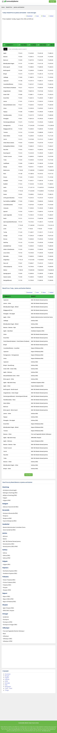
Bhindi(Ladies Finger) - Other (10, 465)
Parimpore (6, 619)
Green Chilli (6, 94)
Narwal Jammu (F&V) (8, 544)
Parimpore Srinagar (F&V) (10, 624)
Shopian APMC (7, 590)
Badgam (5, 504)
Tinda (4, 160)
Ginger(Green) (7, 91)
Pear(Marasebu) (7, 115)
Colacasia (5, 208)
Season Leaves (7, 277)
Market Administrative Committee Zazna (42, 317)
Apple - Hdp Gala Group (9, 382)
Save (37, 16)
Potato (5, 177)
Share (44, 16)
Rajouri (4, 593)
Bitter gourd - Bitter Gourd (10, 410)
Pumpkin (5, 180)
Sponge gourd (7, 273)
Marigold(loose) (7, 280)
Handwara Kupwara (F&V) (37, 331)
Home (3, 7)
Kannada (7, 683)
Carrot (5, 139)
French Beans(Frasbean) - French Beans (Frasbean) (16, 341)
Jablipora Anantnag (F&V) (10, 495)
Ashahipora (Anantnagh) (10, 490)
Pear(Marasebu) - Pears (9, 399)
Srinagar (5, 614)
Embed (51, 16)
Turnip (5, 232)
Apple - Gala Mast (8, 331)
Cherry (5, 225)
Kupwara (5, 568)
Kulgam (5, 498)
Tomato (5, 132)
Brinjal (5, 74)
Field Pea (5, 242)
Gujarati (7, 679)
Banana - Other (7, 434)
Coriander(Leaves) (8, 204)
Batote (5, 539)
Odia (6, 685)
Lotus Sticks (6, 252)
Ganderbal (5, 524)
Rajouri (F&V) (6, 596)
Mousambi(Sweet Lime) (9, 104)
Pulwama (5, 577)
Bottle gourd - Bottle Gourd (10, 389)
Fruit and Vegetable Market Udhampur (41, 434)
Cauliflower (6, 163)
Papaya (5, 111)
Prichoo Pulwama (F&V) (9, 582)
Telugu (7, 690)
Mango (5, 166)
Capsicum (5, 80)
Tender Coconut (7, 156)
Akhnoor (5, 536)
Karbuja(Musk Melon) (8, 146)
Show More (28, 475)
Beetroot (5, 60)
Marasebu (6, 256)
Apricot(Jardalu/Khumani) (10, 222)
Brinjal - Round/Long (8, 365)
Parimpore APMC (7, 622)
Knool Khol (6, 98)
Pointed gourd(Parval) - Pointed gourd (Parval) (15, 396)
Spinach (5, 211)
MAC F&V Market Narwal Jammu (39, 300)
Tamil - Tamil (8, 688)
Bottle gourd (6, 70)
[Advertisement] (28, 31)
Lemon (5, 101)
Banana (5, 56)
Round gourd (6, 153)
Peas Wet (5, 149)
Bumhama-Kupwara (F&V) (10, 571)
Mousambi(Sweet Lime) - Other (11, 375)
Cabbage (5, 77)
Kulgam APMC (7, 500)
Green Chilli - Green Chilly (9, 368)
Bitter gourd (6, 67)
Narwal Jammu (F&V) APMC (10, 546)
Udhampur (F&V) (7, 638)
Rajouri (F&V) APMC (8, 599)
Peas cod (5, 263)
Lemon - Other (7, 303)
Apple (4, 53)
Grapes (5, 191)
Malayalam (8, 686)
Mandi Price (9, 7)
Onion (5, 108)
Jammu (4, 533)
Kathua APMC (6, 558)
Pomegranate (7, 125)
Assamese (7, 674)
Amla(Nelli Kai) (7, 246)
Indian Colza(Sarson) (8, 249)
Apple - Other (6, 317)
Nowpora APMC (7, 518)
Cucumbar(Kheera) (8, 84)
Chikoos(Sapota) (7, 266)
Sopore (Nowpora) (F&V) (37, 386)
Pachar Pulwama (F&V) (9, 580)
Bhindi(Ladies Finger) (8, 63)
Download (29, 16)
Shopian (5, 587)
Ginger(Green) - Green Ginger (10, 393)
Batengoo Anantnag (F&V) (10, 493)
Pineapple (5, 118)
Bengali (7, 676)
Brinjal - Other (7, 468)
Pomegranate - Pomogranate (11, 355)
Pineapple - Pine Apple (9, 313)
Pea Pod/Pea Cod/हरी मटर (9, 201)
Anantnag (5, 487)
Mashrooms (6, 170)
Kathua (4, 550)
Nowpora (5, 516)
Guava (5, 194)
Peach (4, 218)
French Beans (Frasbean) (9, 87)
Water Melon (6, 135)
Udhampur (5, 628)
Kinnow (5, 239)
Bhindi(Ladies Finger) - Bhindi (10, 307)
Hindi (6, 681)
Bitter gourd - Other (8, 379)
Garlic (4, 187)
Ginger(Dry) (6, 259)
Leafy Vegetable (7, 215)
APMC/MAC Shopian (36, 437)
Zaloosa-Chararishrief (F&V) (10, 507)
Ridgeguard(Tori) (7, 129)
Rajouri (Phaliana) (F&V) (37, 327)
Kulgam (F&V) (6, 564)
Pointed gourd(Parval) (9, 122)
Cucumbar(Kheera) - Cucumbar (11, 348)
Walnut (5, 270)
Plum (4, 173)
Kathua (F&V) (34, 320)
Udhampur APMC (7, 641)
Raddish (5, 184)
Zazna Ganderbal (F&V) (9, 530)
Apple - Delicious (7, 372)
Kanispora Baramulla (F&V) (10, 513)
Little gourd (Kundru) (8, 197)
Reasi (4, 633)
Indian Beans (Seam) (8, 142)
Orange (5, 235)
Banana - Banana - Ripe (9, 327)
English (7, 677)
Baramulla (5, 510)
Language (52, 1)
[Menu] (2, 1)
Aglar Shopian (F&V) (8, 608)
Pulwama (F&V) (7, 585)
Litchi (4, 228)
